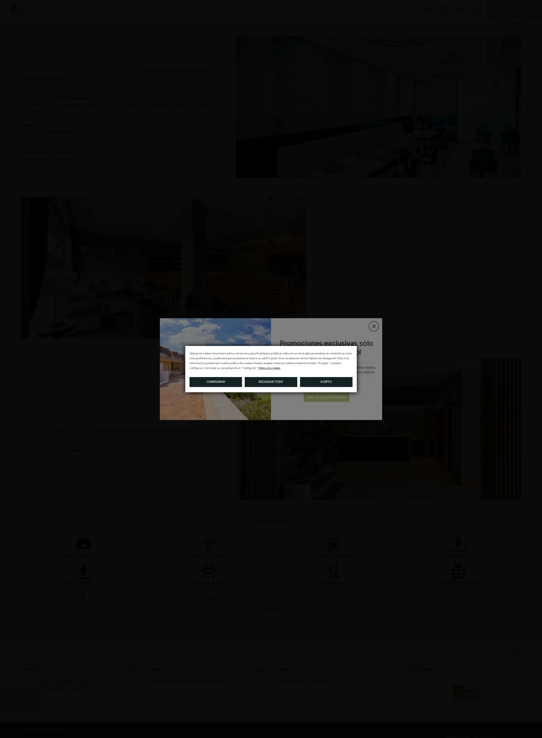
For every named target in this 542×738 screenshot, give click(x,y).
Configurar (216, 382)
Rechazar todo (271, 382)
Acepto (326, 382)
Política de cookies (269, 368)
